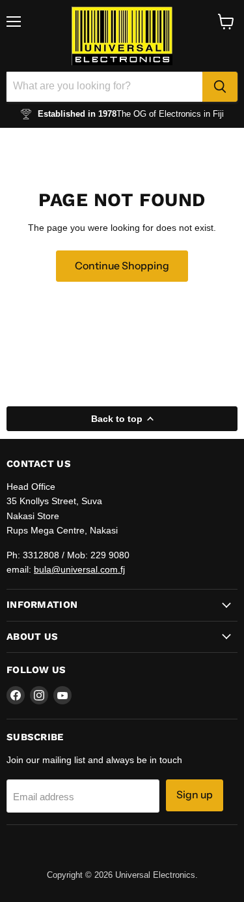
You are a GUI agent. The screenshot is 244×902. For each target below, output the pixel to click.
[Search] (219, 87)
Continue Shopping (122, 266)
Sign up (194, 795)
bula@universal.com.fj (79, 569)
